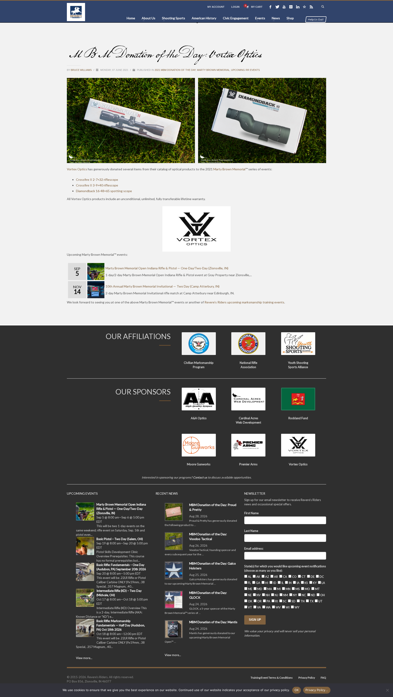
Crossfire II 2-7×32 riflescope (97, 179)
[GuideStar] (304, 6)
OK (297, 690)
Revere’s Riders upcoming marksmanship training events (244, 302)
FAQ (323, 677)
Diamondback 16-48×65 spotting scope (104, 191)
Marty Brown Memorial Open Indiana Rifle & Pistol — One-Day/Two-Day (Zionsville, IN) (167, 268)
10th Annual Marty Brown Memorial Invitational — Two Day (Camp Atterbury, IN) (162, 286)
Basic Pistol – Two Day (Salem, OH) (119, 539)
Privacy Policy (306, 677)
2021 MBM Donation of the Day (175, 70)
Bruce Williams (81, 70)
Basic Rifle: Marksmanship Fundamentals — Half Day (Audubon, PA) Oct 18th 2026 (120, 625)
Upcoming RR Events (245, 70)
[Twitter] (277, 6)
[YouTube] (284, 6)
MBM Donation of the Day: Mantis (213, 622)
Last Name (251, 531)
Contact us (200, 477)
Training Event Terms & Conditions (272, 677)
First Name (251, 513)
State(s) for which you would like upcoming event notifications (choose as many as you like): (285, 568)
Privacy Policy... (316, 690)
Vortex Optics (77, 169)
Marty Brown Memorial (213, 70)
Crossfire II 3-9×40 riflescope (97, 185)
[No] (387, 690)
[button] (131, 120)
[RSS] (311, 6)
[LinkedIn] (297, 6)
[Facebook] (270, 6)
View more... (84, 658)
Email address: (253, 548)
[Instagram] (290, 6)
